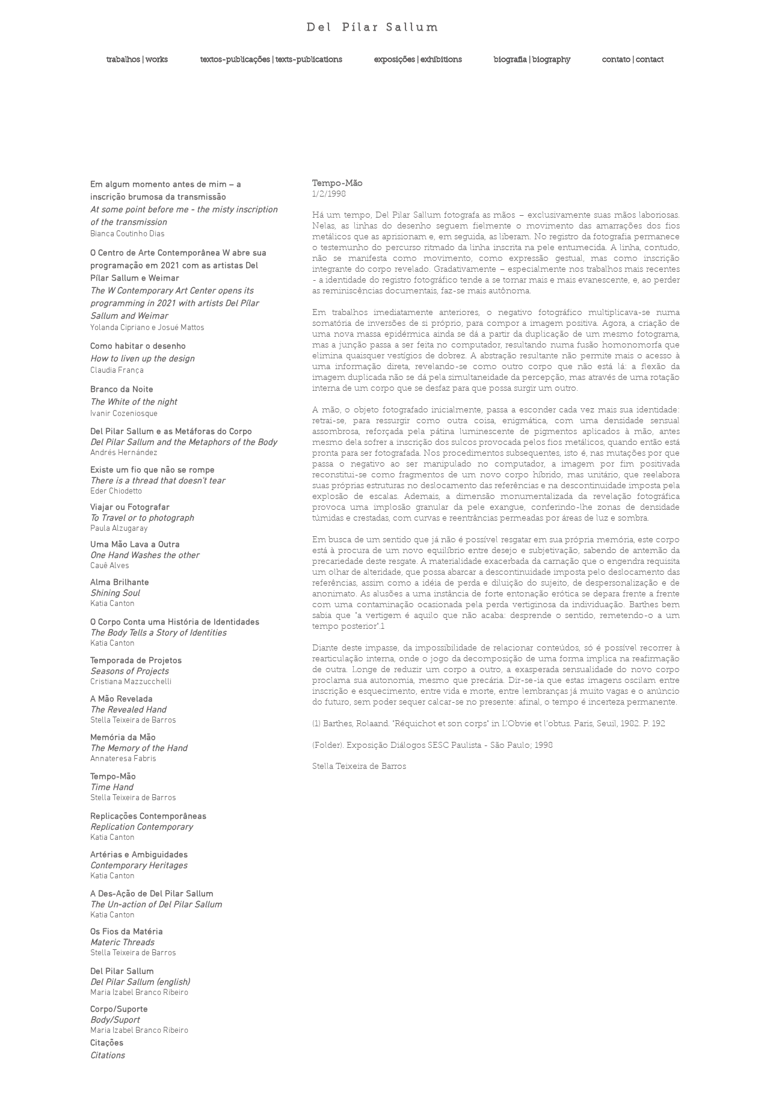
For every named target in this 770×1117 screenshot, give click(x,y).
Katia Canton (112, 876)
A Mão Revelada (121, 699)
